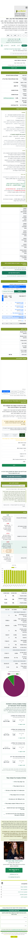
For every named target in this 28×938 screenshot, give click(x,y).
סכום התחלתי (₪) (22, 442)
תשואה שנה (21, 391)
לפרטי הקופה (21, 724)
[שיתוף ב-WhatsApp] (18, 35)
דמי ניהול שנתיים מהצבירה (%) (19, 459)
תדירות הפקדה (23, 453)
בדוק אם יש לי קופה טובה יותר (14, 476)
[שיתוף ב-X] (11, 35)
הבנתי (14, 936)
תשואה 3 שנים (14, 391)
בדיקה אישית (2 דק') (14, 273)
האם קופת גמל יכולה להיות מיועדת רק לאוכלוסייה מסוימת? (15, 814)
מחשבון (12, 45)
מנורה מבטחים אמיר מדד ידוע (18, 313)
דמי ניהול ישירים (13, 393)
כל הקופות (20, 291)
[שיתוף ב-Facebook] (15, 35)
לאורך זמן (6, 45)
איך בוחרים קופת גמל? (18, 786)
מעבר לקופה (14, 68)
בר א (22, 320)
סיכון (18, 45)
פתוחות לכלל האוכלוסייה (8, 291)
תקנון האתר (20, 929)
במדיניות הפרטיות (7, 934)
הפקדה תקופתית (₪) (21, 448)
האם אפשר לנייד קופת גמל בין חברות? (15, 790)
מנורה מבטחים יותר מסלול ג (18, 743)
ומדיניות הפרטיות (15, 929)
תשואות (23, 45)
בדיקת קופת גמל (14, 870)
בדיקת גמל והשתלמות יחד (14, 877)
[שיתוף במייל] (8, 35)
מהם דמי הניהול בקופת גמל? (17, 795)
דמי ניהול (22, 393)
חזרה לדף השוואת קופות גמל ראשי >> (19, 53)
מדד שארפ (5, 393)
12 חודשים (22, 435)
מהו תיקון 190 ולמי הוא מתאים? (16, 799)
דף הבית (25, 49)
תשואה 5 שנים (6, 391)
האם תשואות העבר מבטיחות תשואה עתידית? (15, 808)
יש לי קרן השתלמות (14, 874)
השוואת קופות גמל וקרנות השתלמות (12, 49)
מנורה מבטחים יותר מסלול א (18, 716)
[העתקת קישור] (22, 35)
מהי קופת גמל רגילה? (19, 781)
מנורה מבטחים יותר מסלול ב (18, 729)
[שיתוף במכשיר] (25, 35)
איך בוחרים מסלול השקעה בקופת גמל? (14, 803)
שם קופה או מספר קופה (20, 60)
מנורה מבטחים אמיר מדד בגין (18, 317)
